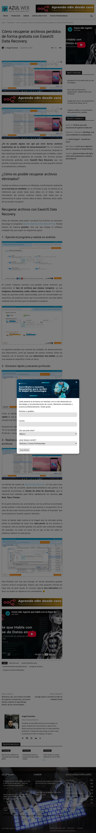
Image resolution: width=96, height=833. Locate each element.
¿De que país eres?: (27, 430)
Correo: (22, 421)
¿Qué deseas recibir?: (27, 440)
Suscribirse (24, 450)
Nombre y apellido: (26, 411)
